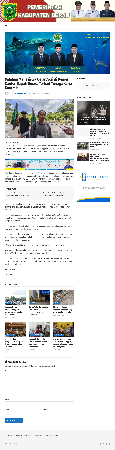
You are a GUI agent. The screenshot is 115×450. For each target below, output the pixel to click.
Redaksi (55, 435)
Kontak (48, 435)
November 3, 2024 (96, 163)
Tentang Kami (9, 435)
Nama (7, 399)
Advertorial (11, 335)
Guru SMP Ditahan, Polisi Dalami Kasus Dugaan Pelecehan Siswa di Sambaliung (92, 118)
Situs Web (45, 409)
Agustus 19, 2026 (10, 318)
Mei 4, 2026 (83, 122)
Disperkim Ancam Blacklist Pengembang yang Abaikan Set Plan (62, 309)
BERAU (47, 93)
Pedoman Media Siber (23, 435)
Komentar (9, 371)
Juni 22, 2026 (95, 149)
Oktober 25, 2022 (37, 93)
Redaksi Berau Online (20, 93)
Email (7, 409)
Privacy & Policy (38, 435)
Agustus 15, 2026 (35, 318)
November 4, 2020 (96, 138)
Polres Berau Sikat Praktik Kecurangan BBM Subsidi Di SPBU (100, 145)
